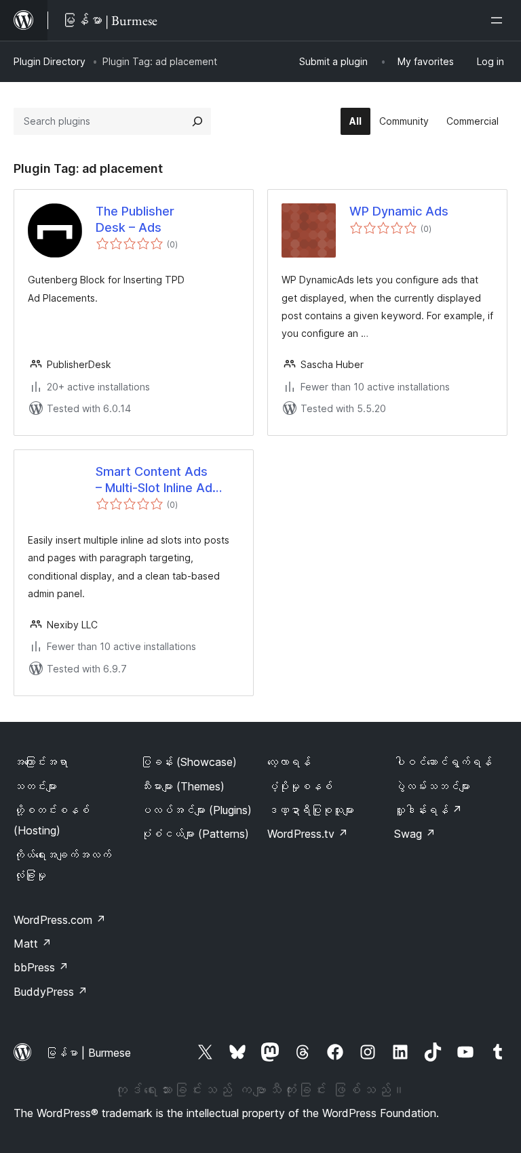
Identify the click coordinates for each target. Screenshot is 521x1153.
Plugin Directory (49, 61)
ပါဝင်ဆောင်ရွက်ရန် (443, 762)
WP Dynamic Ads (398, 211)
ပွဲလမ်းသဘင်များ (432, 786)
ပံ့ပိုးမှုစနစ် (299, 786)
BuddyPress (51, 991)
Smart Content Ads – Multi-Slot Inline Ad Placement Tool (154, 479)
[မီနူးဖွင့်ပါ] (499, 20)
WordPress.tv (307, 834)
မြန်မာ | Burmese (88, 1052)
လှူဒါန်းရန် (428, 810)
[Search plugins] (197, 121)
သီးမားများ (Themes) (182, 786)
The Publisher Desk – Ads (135, 219)
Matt (33, 943)
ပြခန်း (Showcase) (188, 762)
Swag (415, 834)
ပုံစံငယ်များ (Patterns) (194, 834)
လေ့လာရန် (289, 762)
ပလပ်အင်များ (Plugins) (196, 810)
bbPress (41, 967)
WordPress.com (60, 920)
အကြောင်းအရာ (41, 762)
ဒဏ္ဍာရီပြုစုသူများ (310, 810)
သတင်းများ (35, 786)
